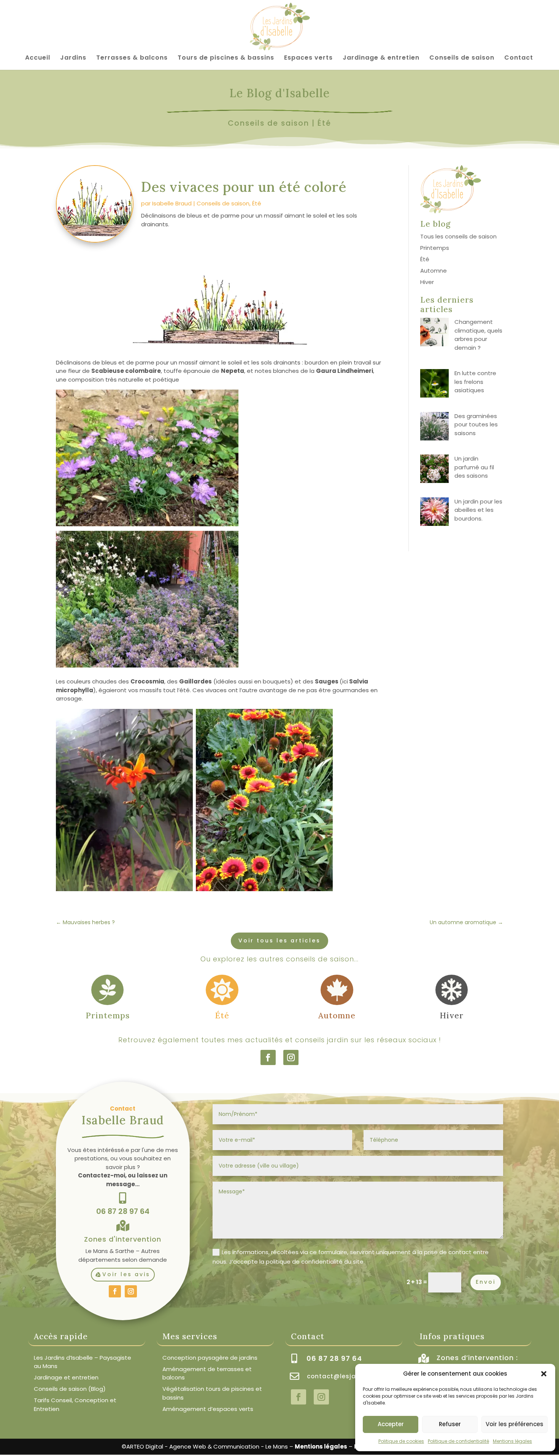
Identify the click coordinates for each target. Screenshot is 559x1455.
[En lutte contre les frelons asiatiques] (434, 384)
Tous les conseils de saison (458, 236)
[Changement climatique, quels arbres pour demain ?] (434, 333)
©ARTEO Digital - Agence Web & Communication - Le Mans (205, 1446)
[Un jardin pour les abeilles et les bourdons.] (434, 513)
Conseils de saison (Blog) (70, 1389)
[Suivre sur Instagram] (291, 1057)
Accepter (391, 1424)
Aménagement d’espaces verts (207, 1409)
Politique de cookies (401, 1441)
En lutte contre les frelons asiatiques (475, 381)
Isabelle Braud (172, 203)
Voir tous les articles (279, 940)
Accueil (37, 58)
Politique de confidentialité (458, 1441)
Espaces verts (308, 58)
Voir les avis (126, 1274)
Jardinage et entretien (66, 1377)
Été (324, 123)
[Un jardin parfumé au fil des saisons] (434, 470)
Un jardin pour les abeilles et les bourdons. (478, 509)
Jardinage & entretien (381, 58)
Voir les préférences (514, 1424)
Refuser (450, 1424)
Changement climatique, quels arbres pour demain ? (478, 335)
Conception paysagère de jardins (209, 1358)
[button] (544, 1374)
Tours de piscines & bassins (226, 58)
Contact (518, 58)
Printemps (434, 248)
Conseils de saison (461, 58)
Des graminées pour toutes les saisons (476, 424)
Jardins (73, 58)
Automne (433, 271)
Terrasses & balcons (132, 58)
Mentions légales (512, 1441)
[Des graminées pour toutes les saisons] (434, 427)
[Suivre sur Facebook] (268, 1057)
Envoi (485, 1282)
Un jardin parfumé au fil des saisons (474, 467)
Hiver (427, 282)
